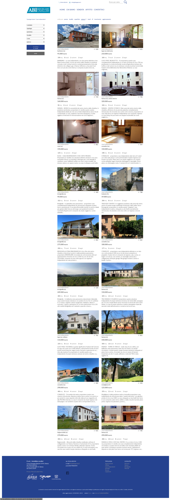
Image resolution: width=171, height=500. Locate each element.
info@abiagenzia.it (76, 2)
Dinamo (90, 493)
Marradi (127, 468)
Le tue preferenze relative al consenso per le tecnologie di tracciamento (21, 499)
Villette (107, 465)
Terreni (107, 470)
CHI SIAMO (70, 10)
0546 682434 (63, 2)
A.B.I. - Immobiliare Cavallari (41, 10)
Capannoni (108, 471)
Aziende (107, 468)
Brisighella (127, 467)
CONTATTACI (99, 10)
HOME (62, 10)
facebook (68, 472)
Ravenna (127, 463)
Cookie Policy (39, 471)
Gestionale (101, 493)
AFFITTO (89, 10)
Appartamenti (109, 463)
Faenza (126, 465)
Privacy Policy (30, 471)
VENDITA (80, 10)
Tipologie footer (31, 19)
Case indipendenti (40, 19)
